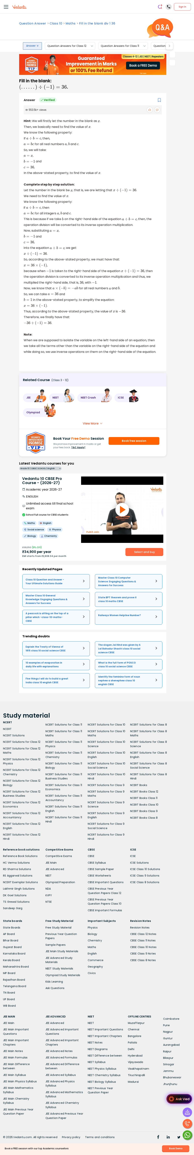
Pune (166, 1025)
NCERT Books (138, 785)
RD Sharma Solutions (17, 869)
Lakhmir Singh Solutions (19, 889)
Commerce (96, 960)
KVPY (48, 895)
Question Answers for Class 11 (120, 46)
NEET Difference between (105, 1056)
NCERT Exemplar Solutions (20, 882)
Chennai (133, 1029)
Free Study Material (58, 927)
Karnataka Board (14, 953)
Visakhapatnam (138, 1069)
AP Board (9, 934)
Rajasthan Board (14, 980)
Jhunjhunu (170, 1084)
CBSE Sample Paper (101, 869)
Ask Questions (55, 988)
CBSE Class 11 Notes (143, 940)
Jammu (168, 1071)
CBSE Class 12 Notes (143, 934)
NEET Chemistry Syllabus (104, 1075)
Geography (95, 967)
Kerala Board (11, 960)
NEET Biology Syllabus (102, 1082)
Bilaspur (168, 1058)
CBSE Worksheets (99, 875)
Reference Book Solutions (20, 856)
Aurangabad (171, 1045)
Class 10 (56, 23)
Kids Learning (54, 982)
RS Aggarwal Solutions (17, 875)
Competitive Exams (58, 856)
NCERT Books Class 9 (144, 811)
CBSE (91, 856)
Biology (92, 934)
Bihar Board (10, 940)
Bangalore (135, 1036)
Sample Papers (55, 945)
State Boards (11, 927)
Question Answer (32, 23)
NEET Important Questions (105, 1029)
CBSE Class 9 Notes (143, 953)
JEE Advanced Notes (59, 1051)
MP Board (9, 973)
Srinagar (168, 1064)
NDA (48, 889)
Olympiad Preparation (60, 882)
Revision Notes (140, 927)
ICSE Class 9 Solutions (144, 875)
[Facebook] (158, 1137)
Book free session (134, 441)
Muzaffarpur (136, 1023)
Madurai (133, 1082)
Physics (93, 927)
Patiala (132, 1042)
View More (91, 423)
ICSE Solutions (139, 863)
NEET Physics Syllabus (102, 1069)
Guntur (168, 1038)
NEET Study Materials (59, 968)
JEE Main (51, 863)
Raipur (167, 1051)
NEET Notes (95, 1042)
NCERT (7, 729)
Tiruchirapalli (136, 1075)
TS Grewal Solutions (16, 902)
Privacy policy (71, 1137)
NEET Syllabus (97, 1062)
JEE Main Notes (13, 1051)
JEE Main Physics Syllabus (20, 1081)
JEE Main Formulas (15, 1057)
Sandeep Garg (12, 908)
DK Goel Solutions (15, 895)
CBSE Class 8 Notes (143, 960)
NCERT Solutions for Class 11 (63, 724)
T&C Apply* (78, 447)
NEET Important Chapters (105, 1036)
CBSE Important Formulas (105, 910)
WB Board (9, 1006)
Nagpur (168, 1032)
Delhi (131, 1049)
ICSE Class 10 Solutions (145, 869)
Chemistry (95, 940)
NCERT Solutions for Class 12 (22, 742)
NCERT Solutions (14, 735)
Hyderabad (135, 1056)
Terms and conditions (100, 1137)
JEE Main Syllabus (14, 1075)
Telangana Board (14, 986)
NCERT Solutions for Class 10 (106, 724)
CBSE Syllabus (97, 863)
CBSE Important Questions (106, 882)
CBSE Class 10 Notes (143, 947)
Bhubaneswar (172, 1077)
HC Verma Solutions (16, 863)
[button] (34, 397)
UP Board (9, 999)
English (92, 953)
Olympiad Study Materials (62, 975)
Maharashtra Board (16, 967)
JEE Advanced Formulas (61, 1057)
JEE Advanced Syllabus (60, 1075)
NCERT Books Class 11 (144, 798)
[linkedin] (168, 1137)
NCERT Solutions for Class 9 (106, 785)
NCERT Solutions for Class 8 (148, 724)
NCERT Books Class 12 (144, 791)
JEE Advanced (54, 869)
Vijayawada (135, 1062)
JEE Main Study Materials (61, 951)
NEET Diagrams (98, 1049)
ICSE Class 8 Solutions (144, 882)
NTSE (48, 902)
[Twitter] (178, 1137)
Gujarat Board (12, 947)
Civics (92, 973)
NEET (48, 875)
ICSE (133, 856)
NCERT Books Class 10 (144, 805)
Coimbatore (171, 1019)
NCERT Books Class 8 (144, 818)
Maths (70, 23)
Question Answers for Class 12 (66, 46)
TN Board (9, 993)
